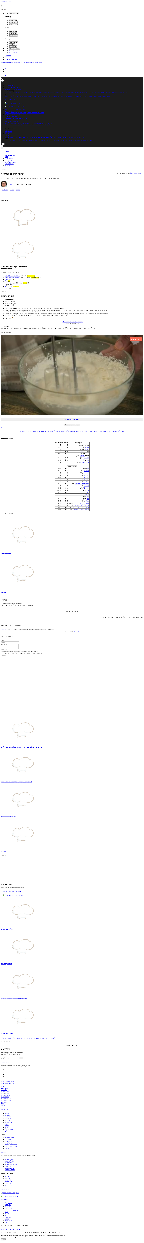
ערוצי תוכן (8, 135)
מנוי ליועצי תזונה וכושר (7, 1083)
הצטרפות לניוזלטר (10, 160)
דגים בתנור (8, 1222)
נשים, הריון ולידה (32, 137)
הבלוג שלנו (4, 1102)
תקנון (2, 1093)
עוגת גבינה (8, 1206)
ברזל (88, 492)
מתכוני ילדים (49, 92)
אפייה (81, 92)
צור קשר (11, 50)
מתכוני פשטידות (115, 92)
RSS (2, 1104)
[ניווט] (1, 78)
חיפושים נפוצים (4, 1199)
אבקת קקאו (8, 286)
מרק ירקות (8, 1205)
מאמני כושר (8, 1183)
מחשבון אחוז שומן (18, 125)
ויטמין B (86, 471)
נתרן (88, 460)
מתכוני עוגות (106, 92)
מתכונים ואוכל (134, 173)
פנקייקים (7, 1213)
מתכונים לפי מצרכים (64, 96)
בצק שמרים (8, 1220)
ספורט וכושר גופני (42, 137)
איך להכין (81, 137)
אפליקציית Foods (10, 99)
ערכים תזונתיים (31, 113)
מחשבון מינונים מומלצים (31, 125)
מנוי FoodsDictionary (11, 59)
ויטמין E (86, 486)
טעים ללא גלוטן (79, 140)
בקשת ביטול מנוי (6, 1100)
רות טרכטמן (10, 184)
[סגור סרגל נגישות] (1, 5)
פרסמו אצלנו (4, 1088)
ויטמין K (86, 488)
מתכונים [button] (18, 89)
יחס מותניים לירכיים (11, 123)
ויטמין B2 (86, 475)
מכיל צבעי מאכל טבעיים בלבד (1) (73, 322)
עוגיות (73, 92)
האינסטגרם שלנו (10, 155)
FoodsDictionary (5, 1062)
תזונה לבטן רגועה (50, 140)
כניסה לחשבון (10, 85)
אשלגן (87, 501)
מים (88, 468)
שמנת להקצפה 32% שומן (12, 276)
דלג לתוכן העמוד (6, 1)
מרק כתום (8, 1215)
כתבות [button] (11, 133)
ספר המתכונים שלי (94, 96)
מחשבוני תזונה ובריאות (11, 121)
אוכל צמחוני (98, 92)
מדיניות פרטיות (5, 1095)
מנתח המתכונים (105, 96)
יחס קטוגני (77, 631)
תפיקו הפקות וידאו (6, 1229)
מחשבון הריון (8, 130)
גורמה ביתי (8, 140)
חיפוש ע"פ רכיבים (20, 113)
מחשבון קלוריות (47, 123)
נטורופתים (8, 1180)
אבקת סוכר (8, 279)
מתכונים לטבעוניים (88, 92)
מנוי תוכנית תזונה (6, 1098)
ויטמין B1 (86, 473)
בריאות (68, 137)
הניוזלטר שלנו (5, 1049)
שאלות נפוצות (5, 1091)
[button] (10, 89)
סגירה (3, 1239)
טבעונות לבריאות (69, 140)
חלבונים (87, 447)
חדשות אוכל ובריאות (11, 137)
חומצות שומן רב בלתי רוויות (81, 503)
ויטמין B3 (86, 477)
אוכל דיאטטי (54, 96)
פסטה (69, 92)
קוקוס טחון (8, 283)
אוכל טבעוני (8, 1122)
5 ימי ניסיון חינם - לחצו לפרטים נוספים (16, 118)
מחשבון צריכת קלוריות (45, 125)
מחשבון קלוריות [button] (19, 114)
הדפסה (12, 190)
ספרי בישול (32, 96)
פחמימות (86, 449)
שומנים (87, 453)
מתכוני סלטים (124, 92)
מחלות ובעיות (62, 137)
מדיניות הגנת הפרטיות (7, 1237)
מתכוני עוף (64, 92)
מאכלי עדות (39, 96)
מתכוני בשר (56, 92)
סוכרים (83, 451)
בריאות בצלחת (88, 140)
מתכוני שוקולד (9, 1129)
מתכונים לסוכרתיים (23, 92)
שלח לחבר (5, 190)
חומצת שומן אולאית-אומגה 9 (80, 509)
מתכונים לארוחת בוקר (11, 1210)
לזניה (6, 1212)
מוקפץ (77, 92)
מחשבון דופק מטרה (23, 123)
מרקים (43, 92)
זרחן (88, 496)
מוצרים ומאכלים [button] (19, 109)
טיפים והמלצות (22, 137)
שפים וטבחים (9, 1182)
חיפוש (7, 152)
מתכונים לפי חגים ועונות (22, 96)
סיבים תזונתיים (84, 462)
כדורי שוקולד (8, 1208)
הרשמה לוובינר (9, 164)
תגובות (18, 190)
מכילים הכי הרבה (10, 113)
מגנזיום (87, 494)
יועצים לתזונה (9, 1185)
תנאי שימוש (8, 1093)
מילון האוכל (8, 111)
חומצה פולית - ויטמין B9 (82, 484)
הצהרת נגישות (13, 52)
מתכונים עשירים (76, 96)
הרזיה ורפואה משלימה (18, 140)
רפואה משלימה (52, 137)
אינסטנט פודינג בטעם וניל (12, 277)
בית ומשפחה (74, 137)
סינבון (6, 157)
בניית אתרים (16, 1229)
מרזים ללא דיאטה (39, 140)
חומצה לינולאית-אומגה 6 (82, 505)
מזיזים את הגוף (29, 140)
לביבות (7, 1219)
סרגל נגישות (8, 165)
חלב (6, 281)
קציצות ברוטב (9, 158)
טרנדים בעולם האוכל (11, 92)
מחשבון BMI (8, 125)
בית (141, 173)
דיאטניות (7, 1176)
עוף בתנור (8, 1217)
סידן (88, 490)
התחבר (8, 56)
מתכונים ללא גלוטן (35, 92)
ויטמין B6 (86, 481)
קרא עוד (4, 629)
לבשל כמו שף (60, 140)
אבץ (88, 499)
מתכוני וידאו (84, 96)
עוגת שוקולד (8, 1203)
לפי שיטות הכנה (9, 96)
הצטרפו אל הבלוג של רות (71, 419)
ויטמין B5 (86, 479)
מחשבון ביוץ (8, 132)
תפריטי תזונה (40, 113)
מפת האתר (4, 1090)
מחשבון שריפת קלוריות (36, 123)
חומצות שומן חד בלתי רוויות (81, 507)
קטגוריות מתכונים (5, 1109)
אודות (2, 1086)
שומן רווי (82, 456)
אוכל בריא (47, 96)
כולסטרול (86, 458)
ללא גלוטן (7, 1131)
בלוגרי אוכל (8, 1178)
